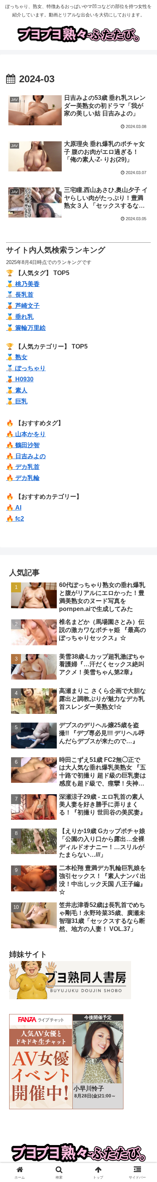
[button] (141, 1000)
